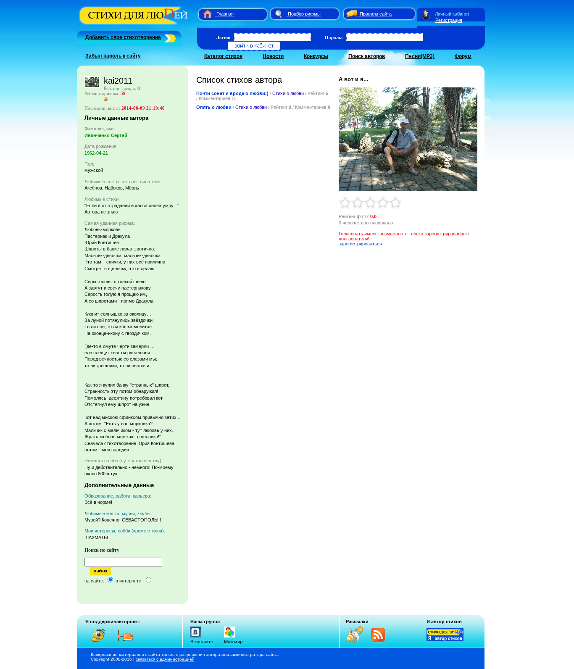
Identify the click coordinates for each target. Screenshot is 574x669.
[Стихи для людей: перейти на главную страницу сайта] (204, 13)
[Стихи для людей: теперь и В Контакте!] (195, 637)
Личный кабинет (452, 13)
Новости (273, 56)
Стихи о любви (288, 93)
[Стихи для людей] (134, 24)
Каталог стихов (223, 56)
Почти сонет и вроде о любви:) (232, 93)
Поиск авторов (366, 56)
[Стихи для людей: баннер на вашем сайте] (445, 640)
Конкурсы (316, 56)
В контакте (201, 641)
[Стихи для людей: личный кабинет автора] (426, 13)
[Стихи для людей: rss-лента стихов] (357, 641)
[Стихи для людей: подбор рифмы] (278, 13)
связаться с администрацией (165, 659)
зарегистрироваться (360, 243)
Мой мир (233, 641)
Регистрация (448, 20)
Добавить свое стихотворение (123, 37)
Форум (463, 56)
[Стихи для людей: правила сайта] (350, 13)
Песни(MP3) (419, 56)
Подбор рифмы (304, 13)
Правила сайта (376, 13)
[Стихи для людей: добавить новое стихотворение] (169, 37)
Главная (225, 13)
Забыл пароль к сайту (113, 56)
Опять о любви (214, 107)
